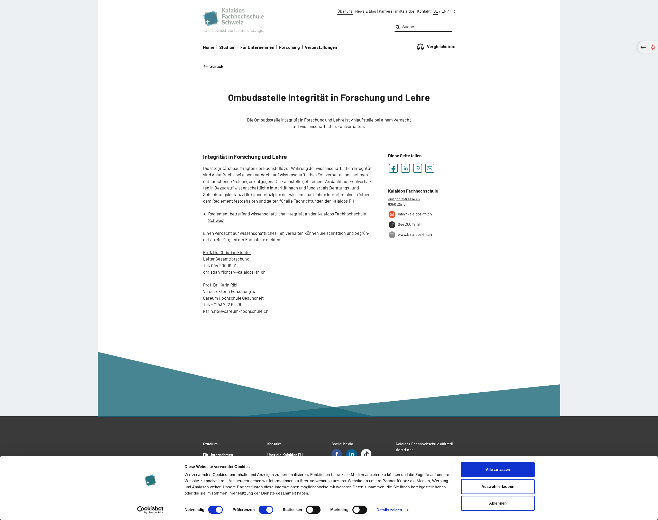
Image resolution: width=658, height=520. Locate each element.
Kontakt (424, 11)
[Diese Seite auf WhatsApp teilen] (417, 168)
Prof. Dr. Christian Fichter (227, 252)
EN (444, 11)
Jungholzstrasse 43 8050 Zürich (404, 201)
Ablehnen (498, 503)
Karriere (385, 11)
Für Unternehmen (257, 47)
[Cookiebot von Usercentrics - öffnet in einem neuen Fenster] (150, 510)
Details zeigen (389, 510)
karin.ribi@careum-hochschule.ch (235, 311)
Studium (227, 47)
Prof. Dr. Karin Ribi (220, 284)
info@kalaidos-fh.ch (415, 214)
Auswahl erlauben (497, 486)
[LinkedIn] (351, 454)
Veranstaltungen (321, 47)
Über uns (344, 11)
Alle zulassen (498, 469)
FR (452, 11)
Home (208, 47)
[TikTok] (366, 454)
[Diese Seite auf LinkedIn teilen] (405, 168)
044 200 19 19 (409, 224)
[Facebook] (337, 454)
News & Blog (365, 11)
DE (435, 11)
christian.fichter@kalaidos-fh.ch (234, 271)
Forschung (289, 47)
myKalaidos (405, 11)
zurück (217, 66)
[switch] (266, 510)
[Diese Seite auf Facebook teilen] (393, 168)
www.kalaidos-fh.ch (415, 234)
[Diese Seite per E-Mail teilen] (429, 168)
